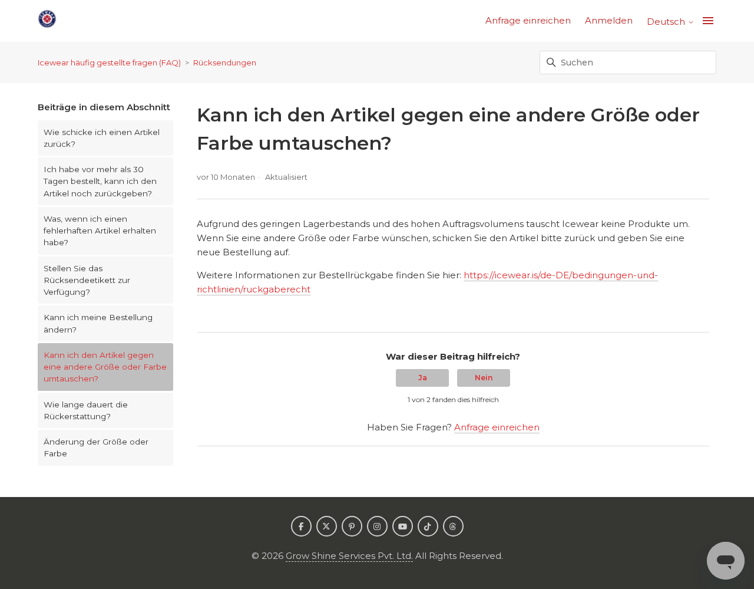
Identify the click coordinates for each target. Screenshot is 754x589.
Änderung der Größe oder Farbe (96, 447)
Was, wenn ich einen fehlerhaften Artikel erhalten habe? (100, 231)
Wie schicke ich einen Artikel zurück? (102, 138)
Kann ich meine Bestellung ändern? (98, 323)
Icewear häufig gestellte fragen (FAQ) (109, 62)
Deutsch (667, 22)
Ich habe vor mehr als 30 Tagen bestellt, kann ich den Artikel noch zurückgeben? (100, 181)
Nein (483, 377)
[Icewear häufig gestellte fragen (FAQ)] (47, 20)
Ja (422, 377)
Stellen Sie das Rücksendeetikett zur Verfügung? (87, 280)
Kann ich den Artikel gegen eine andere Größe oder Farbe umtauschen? (105, 367)
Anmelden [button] (609, 20)
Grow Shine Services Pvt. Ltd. (349, 555)
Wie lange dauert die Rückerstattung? (86, 410)
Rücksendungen (224, 62)
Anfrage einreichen (528, 20)
